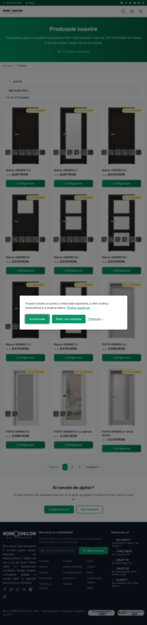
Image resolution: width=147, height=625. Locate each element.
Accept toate (37, 319)
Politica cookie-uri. (78, 308)
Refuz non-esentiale (69, 319)
